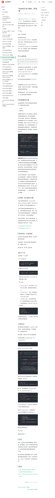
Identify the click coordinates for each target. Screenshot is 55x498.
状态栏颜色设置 (5, 62)
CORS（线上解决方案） (45, 12)
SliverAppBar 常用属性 (7, 59)
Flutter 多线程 (5, 97)
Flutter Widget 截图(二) (7, 90)
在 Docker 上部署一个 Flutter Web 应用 (7, 36)
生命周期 (4, 28)
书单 (39, 1)
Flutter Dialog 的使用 (6, 83)
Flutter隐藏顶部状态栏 (7, 69)
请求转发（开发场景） (45, 15)
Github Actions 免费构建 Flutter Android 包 (7, 76)
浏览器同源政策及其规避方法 (26, 471)
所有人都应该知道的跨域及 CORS (27, 469)
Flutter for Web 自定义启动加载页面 (8, 105)
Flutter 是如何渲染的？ (7, 50)
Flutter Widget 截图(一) (7, 88)
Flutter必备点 (5, 12)
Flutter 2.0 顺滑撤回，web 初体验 (8, 47)
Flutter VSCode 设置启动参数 (8, 101)
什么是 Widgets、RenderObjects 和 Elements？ (6, 18)
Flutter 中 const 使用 (6, 41)
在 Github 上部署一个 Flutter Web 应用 (8, 32)
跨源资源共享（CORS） (25, 228)
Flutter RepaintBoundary (7, 95)
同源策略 (34, 79)
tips (3, 14)
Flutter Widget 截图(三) (7, 93)
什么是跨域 (43, 7)
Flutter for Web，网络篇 (7, 55)
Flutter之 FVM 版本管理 (7, 39)
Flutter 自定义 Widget (7, 52)
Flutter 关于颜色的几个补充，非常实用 (7, 80)
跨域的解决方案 (44, 9)
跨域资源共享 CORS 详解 (25, 226)
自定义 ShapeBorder (6, 66)
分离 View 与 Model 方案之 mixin (8, 25)
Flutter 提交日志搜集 (6, 43)
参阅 (42, 25)
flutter (3, 9)
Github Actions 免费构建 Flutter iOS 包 (7, 72)
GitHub (51, 1)
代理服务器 (44, 20)
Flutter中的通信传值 (6, 22)
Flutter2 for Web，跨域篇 (8, 57)
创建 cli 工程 (44, 17)
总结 (42, 22)
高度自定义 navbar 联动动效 (8, 64)
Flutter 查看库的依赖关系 (7, 86)
